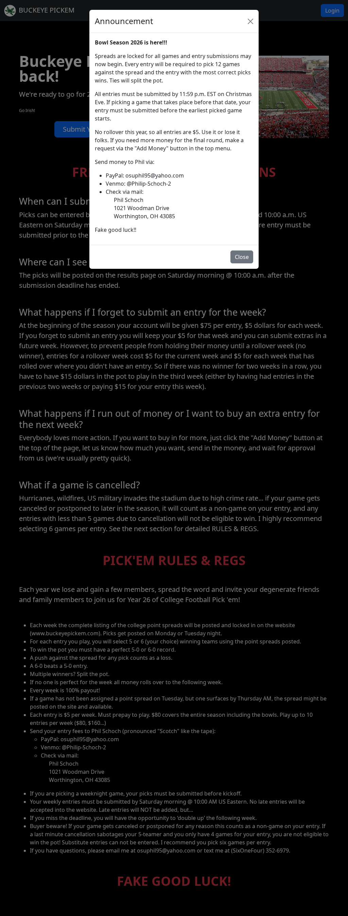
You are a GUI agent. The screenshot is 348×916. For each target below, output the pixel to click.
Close (242, 257)
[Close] (250, 21)
